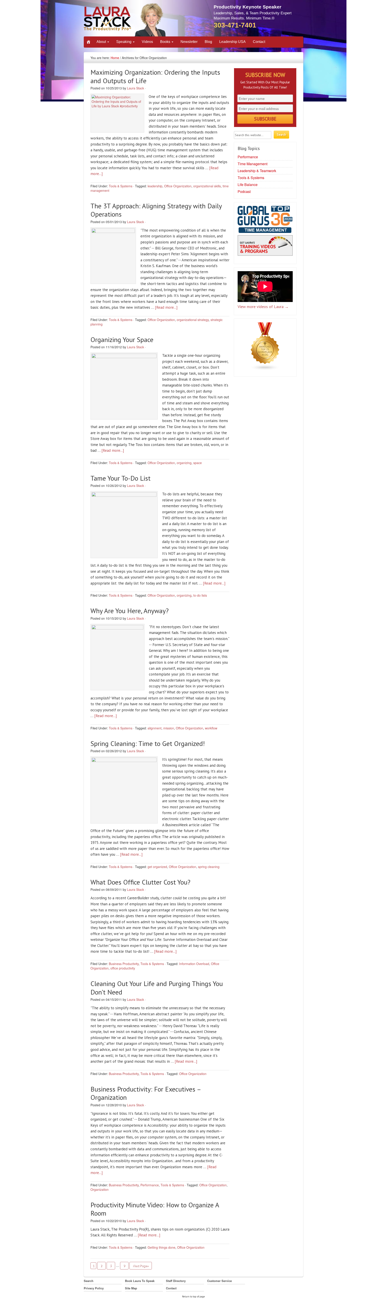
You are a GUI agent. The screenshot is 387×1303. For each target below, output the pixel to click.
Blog (208, 42)
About (102, 42)
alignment (154, 728)
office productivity (122, 968)
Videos (147, 42)
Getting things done (161, 1247)
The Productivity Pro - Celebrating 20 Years (125, 19)
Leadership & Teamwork (257, 170)
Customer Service (219, 1281)
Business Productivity (124, 963)
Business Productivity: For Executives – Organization (145, 1093)
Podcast (244, 191)
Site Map (131, 1288)
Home (115, 57)
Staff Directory (176, 1281)
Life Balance (248, 184)
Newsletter (189, 42)
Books (165, 42)
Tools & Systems (120, 186)
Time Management (252, 163)
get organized (157, 866)
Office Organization (177, 186)
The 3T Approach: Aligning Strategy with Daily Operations (156, 210)
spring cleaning (208, 866)
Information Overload (194, 963)
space (197, 462)
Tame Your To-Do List (120, 478)
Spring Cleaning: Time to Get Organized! (147, 743)
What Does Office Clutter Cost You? (140, 882)
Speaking (124, 42)
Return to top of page (193, 1296)
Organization (99, 1189)
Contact (259, 42)
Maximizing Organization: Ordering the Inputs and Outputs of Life (155, 76)
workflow (211, 728)
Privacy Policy (94, 1288)
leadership (155, 186)
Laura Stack (135, 88)
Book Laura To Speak (140, 1281)
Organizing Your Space (121, 339)
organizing (184, 462)
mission (168, 728)
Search (88, 1281)
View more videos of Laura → (263, 306)
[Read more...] (166, 307)
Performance (149, 1185)
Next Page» (140, 1266)
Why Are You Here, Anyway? (129, 610)
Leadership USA (232, 42)
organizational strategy (193, 319)
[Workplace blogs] (265, 347)
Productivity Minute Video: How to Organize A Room (154, 1209)
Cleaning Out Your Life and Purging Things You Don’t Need (156, 987)
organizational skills (207, 186)
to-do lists (200, 595)
